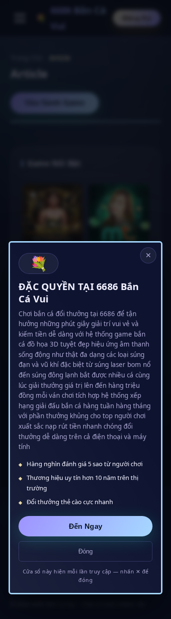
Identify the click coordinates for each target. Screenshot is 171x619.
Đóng (85, 551)
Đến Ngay (85, 526)
